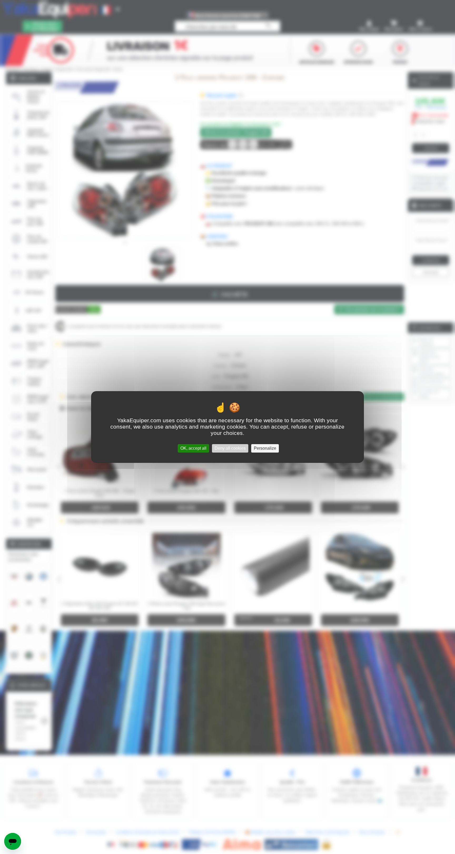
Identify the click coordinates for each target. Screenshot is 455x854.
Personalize (265, 448)
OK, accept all (193, 448)
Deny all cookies (230, 448)
